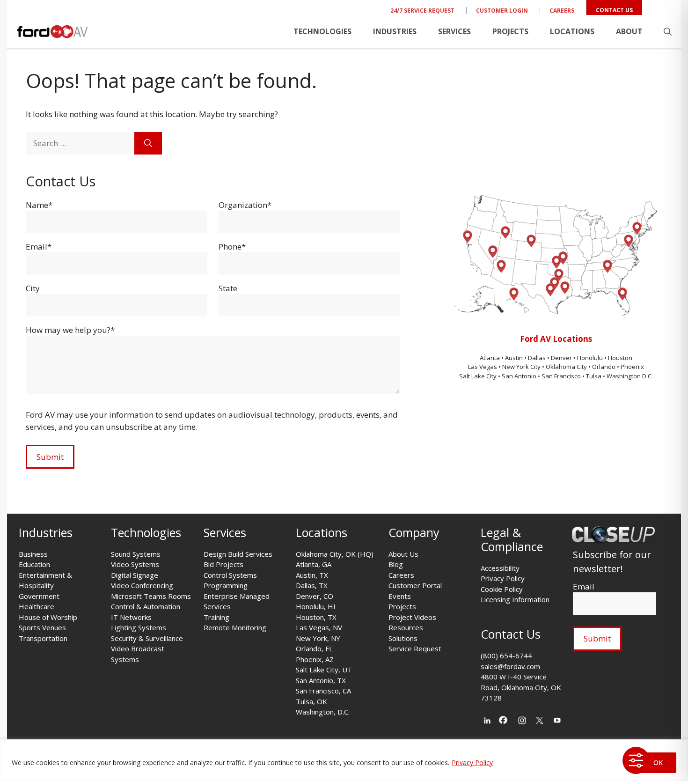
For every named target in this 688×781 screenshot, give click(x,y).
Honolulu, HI (316, 606)
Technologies (322, 31)
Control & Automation (145, 606)
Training (216, 617)
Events (399, 596)
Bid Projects (223, 564)
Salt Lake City (478, 376)
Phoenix (632, 366)
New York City (521, 366)
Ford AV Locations (556, 338)
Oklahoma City (566, 366)
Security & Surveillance (147, 638)
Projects (510, 31)
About (629, 31)
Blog (395, 564)
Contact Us (614, 10)
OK (658, 762)
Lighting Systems (138, 627)
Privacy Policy (472, 762)
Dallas (537, 358)
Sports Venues (42, 627)
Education (34, 564)
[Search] (148, 143)
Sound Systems (136, 554)
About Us (403, 554)
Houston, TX (316, 617)
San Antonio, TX (321, 680)
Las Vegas (482, 366)
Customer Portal (415, 585)
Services (454, 31)
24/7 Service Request (422, 10)
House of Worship (48, 617)
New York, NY (318, 638)
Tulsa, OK (311, 701)
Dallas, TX (312, 585)
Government (39, 596)
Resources (405, 627)
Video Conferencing (142, 585)
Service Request (414, 648)
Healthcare (36, 606)
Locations (572, 31)
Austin (514, 358)
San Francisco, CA (323, 690)
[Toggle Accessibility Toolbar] (636, 760)
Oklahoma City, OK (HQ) (334, 554)
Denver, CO (314, 596)
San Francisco (561, 376)
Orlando (603, 366)
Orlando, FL (314, 648)
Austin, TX (312, 575)
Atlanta (490, 358)
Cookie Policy (502, 589)
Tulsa (594, 376)
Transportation (43, 638)
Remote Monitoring (235, 627)
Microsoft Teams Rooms (151, 596)
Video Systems (135, 564)
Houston (620, 358)
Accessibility (500, 568)
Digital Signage (134, 575)
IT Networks (131, 617)
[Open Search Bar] (667, 31)
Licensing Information (515, 599)
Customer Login (502, 10)
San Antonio (519, 376)
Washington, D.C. (323, 711)
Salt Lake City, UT (324, 669)
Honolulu (590, 358)
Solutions (402, 638)
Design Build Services (238, 554)
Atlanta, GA (313, 564)
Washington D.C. (630, 376)
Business (33, 554)
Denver (562, 358)
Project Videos (412, 617)
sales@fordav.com (510, 666)
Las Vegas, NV (319, 627)
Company (413, 532)
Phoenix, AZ (315, 659)
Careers (561, 10)
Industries (395, 31)
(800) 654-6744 (506, 655)
